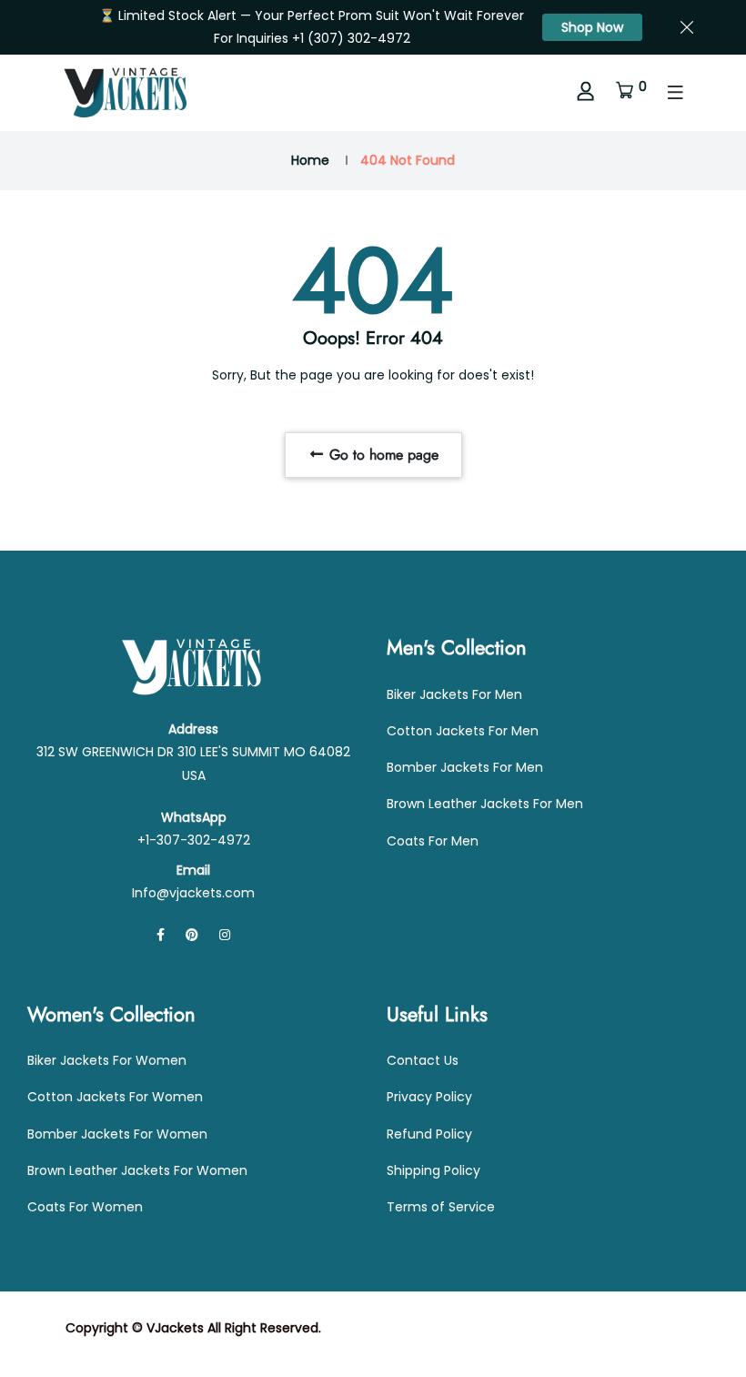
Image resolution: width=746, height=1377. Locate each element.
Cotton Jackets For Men (463, 731)
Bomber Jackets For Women (117, 1134)
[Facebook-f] (160, 935)
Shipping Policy (433, 1170)
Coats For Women (85, 1207)
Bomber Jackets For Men (465, 767)
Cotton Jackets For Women (115, 1097)
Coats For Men (433, 841)
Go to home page (382, 454)
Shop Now (592, 27)
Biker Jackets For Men (454, 694)
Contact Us (423, 1060)
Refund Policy (429, 1134)
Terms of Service (441, 1207)
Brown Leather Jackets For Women (137, 1170)
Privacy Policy (429, 1097)
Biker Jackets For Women (106, 1060)
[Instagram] (224, 935)
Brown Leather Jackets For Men (485, 804)
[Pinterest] (192, 935)
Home (310, 160)
